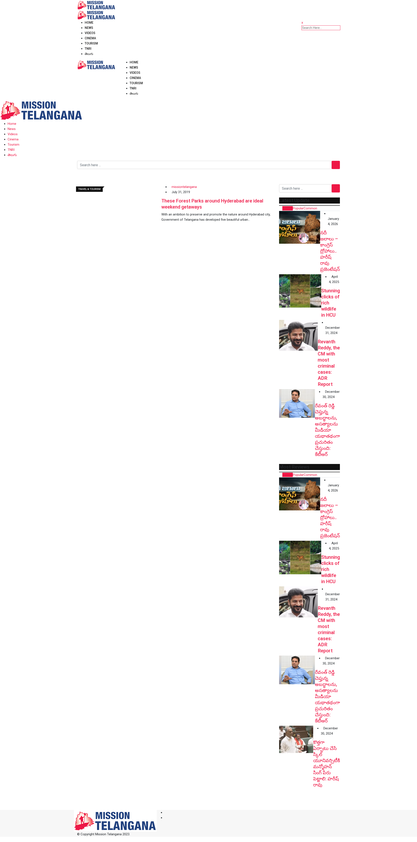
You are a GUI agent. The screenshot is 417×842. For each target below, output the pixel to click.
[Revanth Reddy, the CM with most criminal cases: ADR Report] (298, 335)
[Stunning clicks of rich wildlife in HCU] (300, 291)
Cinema (90, 38)
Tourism (91, 43)
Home (89, 22)
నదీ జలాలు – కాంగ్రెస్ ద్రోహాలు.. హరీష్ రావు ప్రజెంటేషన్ (330, 251)
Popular (298, 208)
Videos (90, 33)
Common (310, 208)
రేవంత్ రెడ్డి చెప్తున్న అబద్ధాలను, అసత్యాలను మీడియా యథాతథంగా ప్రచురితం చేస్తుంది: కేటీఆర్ (327, 430)
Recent (288, 208)
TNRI (88, 48)
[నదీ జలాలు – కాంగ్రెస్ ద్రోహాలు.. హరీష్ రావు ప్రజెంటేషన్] (299, 227)
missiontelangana (184, 187)
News (89, 28)
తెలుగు (89, 54)
